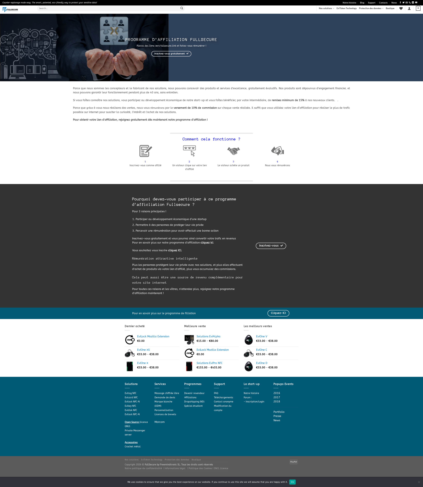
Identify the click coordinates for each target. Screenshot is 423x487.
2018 (276, 401)
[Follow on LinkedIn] (413, 2)
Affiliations (190, 397)
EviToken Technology (347, 8)
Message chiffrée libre (166, 393)
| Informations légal (174, 468)
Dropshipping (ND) (194, 401)
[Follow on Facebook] (400, 2)
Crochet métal (133, 446)
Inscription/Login (255, 401)
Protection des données (370, 8)
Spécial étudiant (193, 406)
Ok (292, 482)
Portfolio (279, 411)
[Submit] (182, 8)
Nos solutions (325, 8)
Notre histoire (349, 2)
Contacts (383, 2)
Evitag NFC (130, 393)
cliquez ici (207, 242)
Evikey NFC (130, 406)
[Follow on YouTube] (416, 2)
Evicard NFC (131, 397)
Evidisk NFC (131, 410)
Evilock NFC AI (132, 401)
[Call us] (410, 2)
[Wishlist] (401, 8)
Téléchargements (223, 397)
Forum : (248, 397)
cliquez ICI (174, 250)
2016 (276, 393)
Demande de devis (164, 397)
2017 (276, 397)
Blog (362, 2)
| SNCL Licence (220, 468)
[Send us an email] (407, 2)
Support (371, 2)
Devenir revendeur (194, 393)
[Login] (409, 8)
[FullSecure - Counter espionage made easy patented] (17, 9)
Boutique (390, 8)
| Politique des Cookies (200, 468)
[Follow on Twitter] (403, 2)
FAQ (216, 393)
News (394, 2)
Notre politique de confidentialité (143, 468)
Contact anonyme (223, 401)
